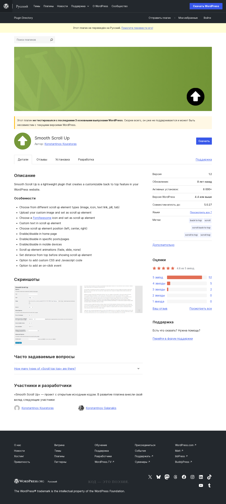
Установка (62, 159)
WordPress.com (186, 445)
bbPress (181, 456)
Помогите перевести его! (137, 27)
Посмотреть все (200, 308)
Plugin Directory (23, 17)
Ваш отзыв (160, 308)
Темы (57, 450)
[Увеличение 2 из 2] (138, 290)
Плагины (59, 456)
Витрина (59, 445)
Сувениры (142, 461)
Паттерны (60, 461)
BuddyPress (183, 461)
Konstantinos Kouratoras (60, 144)
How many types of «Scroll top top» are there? (45, 368)
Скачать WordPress (206, 6)
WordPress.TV (104, 461)
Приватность (22, 461)
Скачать (204, 140)
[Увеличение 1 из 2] (72, 290)
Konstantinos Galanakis (101, 408)
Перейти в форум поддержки (173, 338)
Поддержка (204, 159)
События (140, 450)
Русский (52, 481)
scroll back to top (201, 227)
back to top (196, 220)
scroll (207, 220)
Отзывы (42, 159)
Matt (179, 450)
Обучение (101, 445)
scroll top (205, 235)
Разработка (86, 159)
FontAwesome (42, 218)
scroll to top (191, 235)
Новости (19, 450)
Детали (23, 159)
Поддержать (144, 456)
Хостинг (19, 456)
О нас (17, 445)
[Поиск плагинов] (51, 39)
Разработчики (103, 456)
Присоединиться (145, 445)
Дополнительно (163, 245)
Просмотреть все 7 (201, 212)
